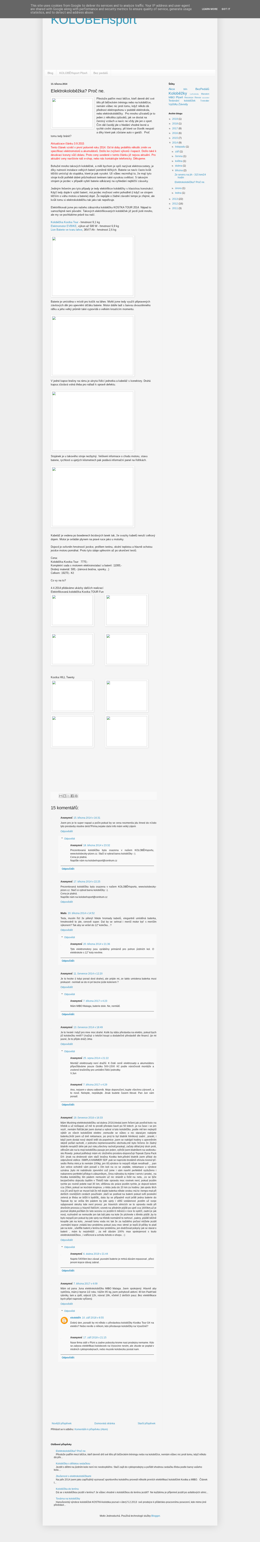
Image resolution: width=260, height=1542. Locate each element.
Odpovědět (67, 831)
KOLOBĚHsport (94, 19)
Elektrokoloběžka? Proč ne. (190, 182)
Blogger (155, 1515)
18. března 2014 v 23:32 (96, 845)
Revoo (198, 97)
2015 (175, 138)
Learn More (210, 9)
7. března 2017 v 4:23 (95, 1001)
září (177, 151)
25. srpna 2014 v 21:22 (96, 1058)
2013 (175, 199)
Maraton (205, 94)
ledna (178, 192)
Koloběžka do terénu (67, 1488)
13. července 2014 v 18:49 (88, 1027)
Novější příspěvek (62, 1423)
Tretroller (204, 100)
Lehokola (194, 94)
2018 (175, 123)
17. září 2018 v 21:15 (94, 1337)
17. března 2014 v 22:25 (87, 881)
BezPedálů (202, 89)
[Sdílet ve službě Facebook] (72, 796)
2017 (175, 128)
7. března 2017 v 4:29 (95, 1084)
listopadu (180, 146)
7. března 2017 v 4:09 (86, 1283)
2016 (175, 133)
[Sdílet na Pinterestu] (76, 796)
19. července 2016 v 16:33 (88, 1117)
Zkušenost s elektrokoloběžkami (73, 1476)
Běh (185, 89)
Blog (50, 73)
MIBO (172, 97)
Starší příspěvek (146, 1423)
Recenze (188, 97)
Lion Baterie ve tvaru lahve (66, 229)
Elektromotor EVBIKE (64, 226)
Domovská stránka (104, 1423)
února (178, 188)
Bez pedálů (100, 73)
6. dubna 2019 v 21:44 (95, 1253)
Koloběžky (178, 93)
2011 (175, 208)
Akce (172, 89)
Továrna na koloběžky (68, 1498)
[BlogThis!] (65, 796)
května (179, 161)
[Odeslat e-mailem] (61, 796)
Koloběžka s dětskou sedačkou (73, 1463)
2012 (175, 203)
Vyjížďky (173, 104)
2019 (175, 119)
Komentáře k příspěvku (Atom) (91, 1429)
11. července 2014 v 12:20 (88, 973)
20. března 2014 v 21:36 (96, 944)
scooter (205, 97)
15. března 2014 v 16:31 (87, 817)
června (179, 156)
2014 (175, 142)
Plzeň (179, 97)
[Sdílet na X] (68, 796)
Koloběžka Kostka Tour (64, 222)
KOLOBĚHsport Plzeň (73, 73)
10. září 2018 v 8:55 (93, 1317)
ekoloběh (75, 1317)
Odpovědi (69, 838)
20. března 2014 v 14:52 (81, 913)
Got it (226, 9)
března (179, 170)
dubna (179, 165)
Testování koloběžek (182, 100)
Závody (183, 104)
